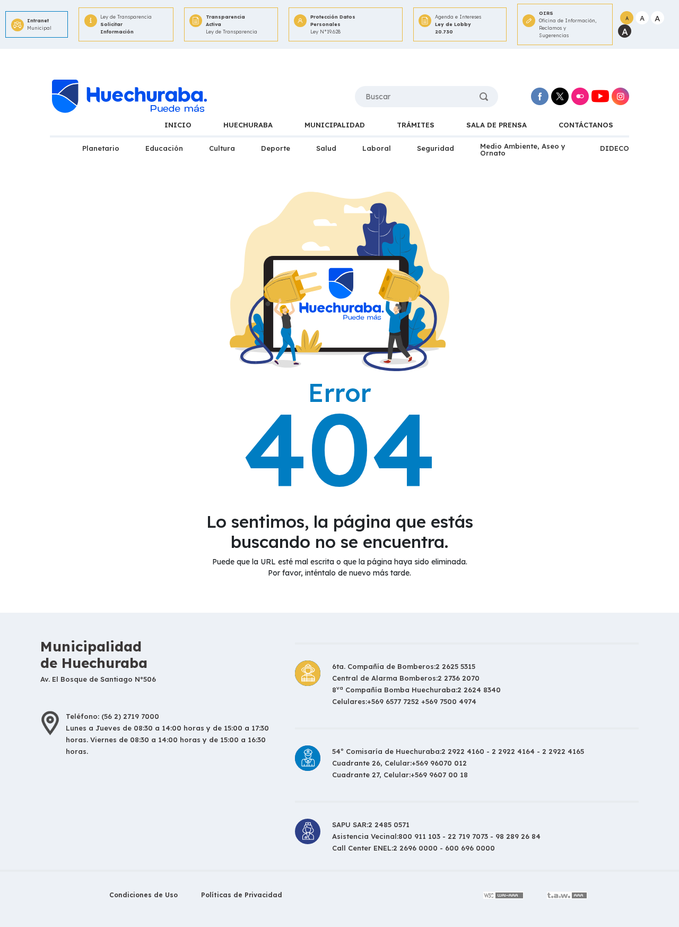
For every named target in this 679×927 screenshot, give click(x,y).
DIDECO (614, 148)
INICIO (177, 125)
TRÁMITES (415, 125)
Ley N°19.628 (332, 24)
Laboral (376, 148)
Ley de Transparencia (126, 24)
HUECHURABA (248, 125)
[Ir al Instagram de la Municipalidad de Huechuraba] (620, 96)
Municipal (39, 24)
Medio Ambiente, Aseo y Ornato (522, 149)
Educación (164, 148)
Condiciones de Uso (143, 895)
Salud (326, 148)
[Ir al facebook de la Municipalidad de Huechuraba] (540, 96)
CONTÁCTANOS (586, 125)
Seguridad (435, 148)
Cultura (222, 148)
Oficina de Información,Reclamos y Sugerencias (567, 24)
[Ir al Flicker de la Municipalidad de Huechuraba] (580, 96)
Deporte (275, 148)
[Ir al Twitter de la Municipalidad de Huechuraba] (560, 96)
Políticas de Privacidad (241, 895)
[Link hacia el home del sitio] (128, 97)
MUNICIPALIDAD (334, 125)
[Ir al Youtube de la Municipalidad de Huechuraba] (600, 96)
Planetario (100, 148)
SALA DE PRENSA (496, 125)
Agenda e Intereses (458, 24)
